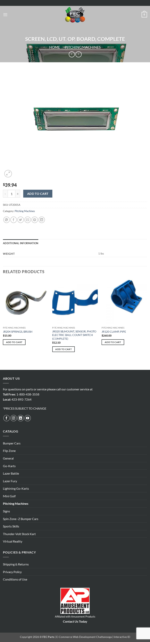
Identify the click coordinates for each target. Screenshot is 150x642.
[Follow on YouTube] (27, 418)
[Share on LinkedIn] (41, 220)
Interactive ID (122, 636)
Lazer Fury (10, 481)
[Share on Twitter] (20, 220)
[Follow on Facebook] (6, 418)
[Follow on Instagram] (13, 418)
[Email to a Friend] (27, 220)
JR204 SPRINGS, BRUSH (17, 331)
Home (54, 47)
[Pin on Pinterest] (34, 220)
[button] (5, 14)
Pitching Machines (83, 47)
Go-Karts (9, 466)
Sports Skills (11, 526)
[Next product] (72, 54)
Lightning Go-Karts (16, 488)
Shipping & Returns (16, 564)
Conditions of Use (15, 579)
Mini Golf (9, 496)
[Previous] (3, 324)
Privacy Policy (12, 572)
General (8, 458)
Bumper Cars (12, 443)
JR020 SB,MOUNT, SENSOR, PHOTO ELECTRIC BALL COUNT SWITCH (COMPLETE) (74, 335)
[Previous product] (78, 54)
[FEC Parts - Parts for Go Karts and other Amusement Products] (75, 14)
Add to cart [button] (14, 342)
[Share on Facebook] (13, 220)
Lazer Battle (11, 473)
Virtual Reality (12, 541)
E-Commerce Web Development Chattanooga (84, 636)
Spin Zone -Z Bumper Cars (20, 519)
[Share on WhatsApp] (6, 220)
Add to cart (38, 193)
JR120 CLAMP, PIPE (114, 331)
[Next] (147, 324)
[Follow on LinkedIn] (20, 418)
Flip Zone (9, 450)
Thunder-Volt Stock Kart (19, 534)
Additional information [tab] (20, 243)
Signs (6, 511)
